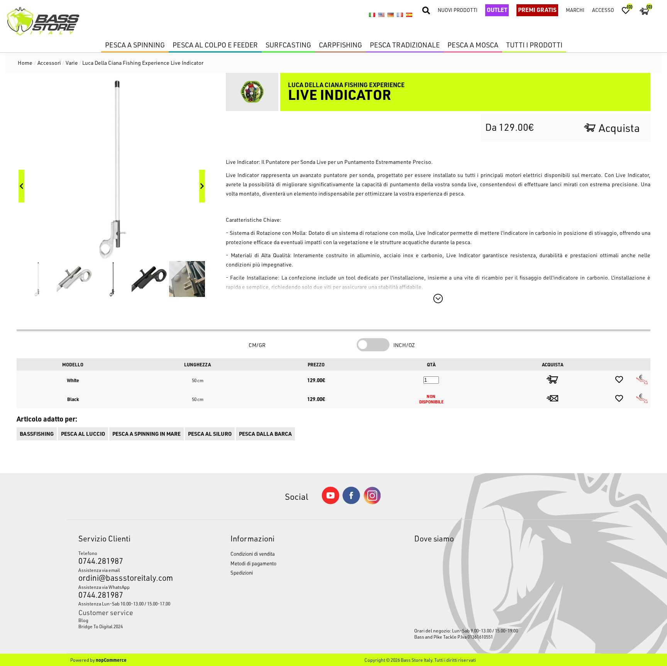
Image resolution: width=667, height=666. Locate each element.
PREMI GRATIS (537, 9)
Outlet (497, 9)
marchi (575, 10)
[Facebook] (351, 502)
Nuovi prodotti (457, 10)
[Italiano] (372, 14)
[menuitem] (134, 620)
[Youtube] (330, 502)
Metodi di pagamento (253, 563)
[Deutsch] (390, 14)
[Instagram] (372, 502)
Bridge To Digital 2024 (100, 626)
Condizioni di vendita (252, 553)
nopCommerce (111, 660)
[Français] (400, 14)
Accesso (603, 10)
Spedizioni (241, 572)
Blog (83, 620)
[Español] (409, 14)
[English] (381, 14)
